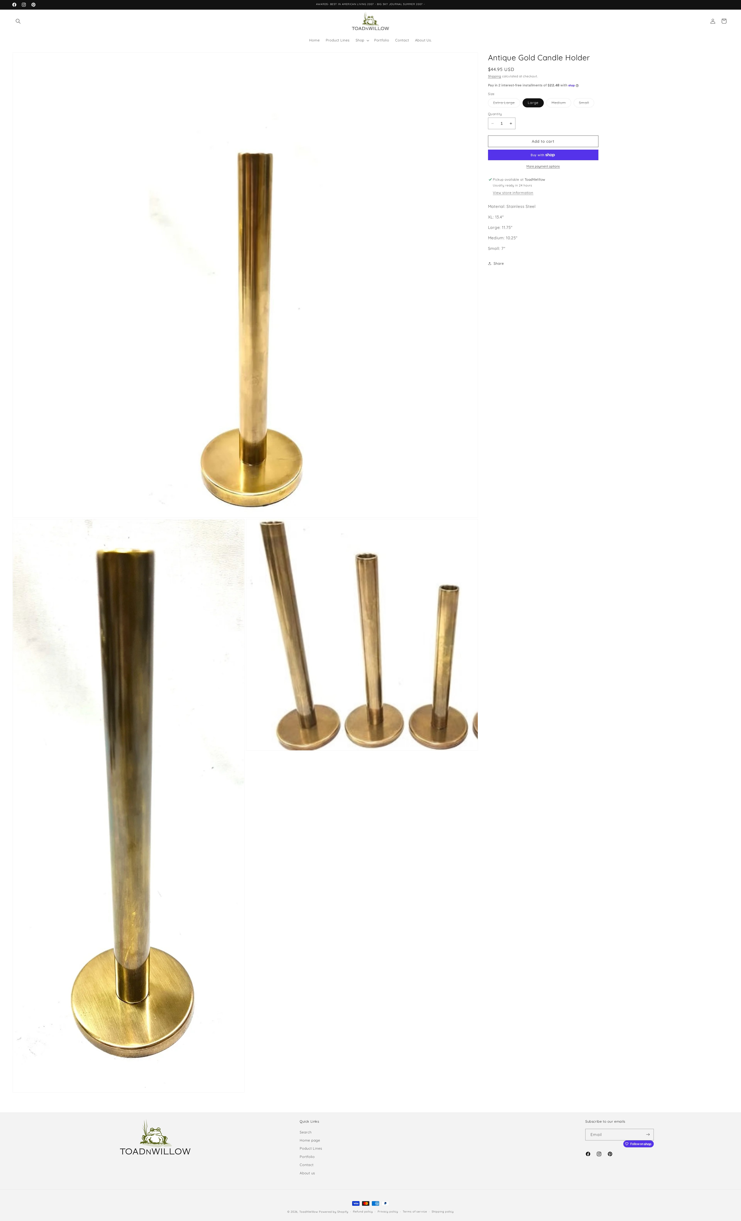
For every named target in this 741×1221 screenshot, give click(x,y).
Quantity (495, 114)
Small (586, 103)
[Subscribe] (647, 1134)
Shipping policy (443, 1211)
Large (533, 103)
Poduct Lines (311, 1148)
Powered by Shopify (333, 1211)
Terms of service (415, 1211)
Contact (306, 1165)
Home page (310, 1140)
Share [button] (499, 263)
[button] (18, 21)
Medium (561, 103)
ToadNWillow (308, 1211)
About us (307, 1173)
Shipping (494, 76)
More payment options (543, 166)
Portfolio (307, 1156)
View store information (513, 192)
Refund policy (363, 1211)
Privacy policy (388, 1211)
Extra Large (506, 103)
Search (306, 1132)
